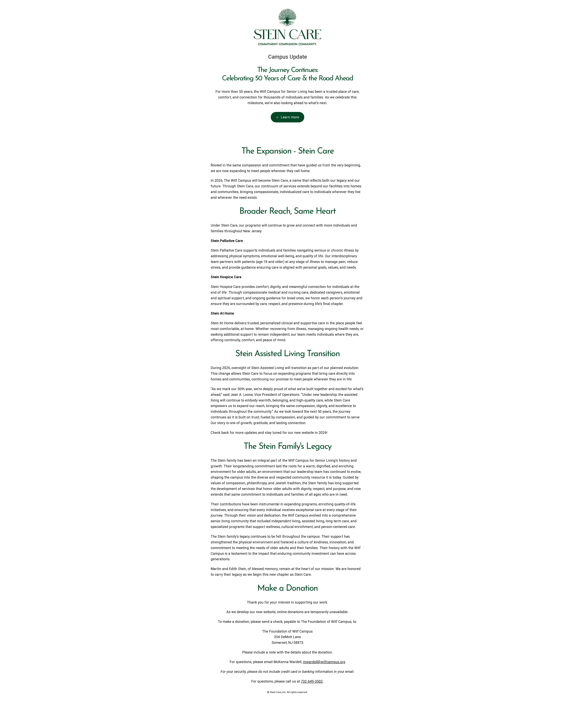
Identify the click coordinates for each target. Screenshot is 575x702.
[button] (287, 117)
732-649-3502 (312, 681)
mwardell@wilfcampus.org (324, 662)
